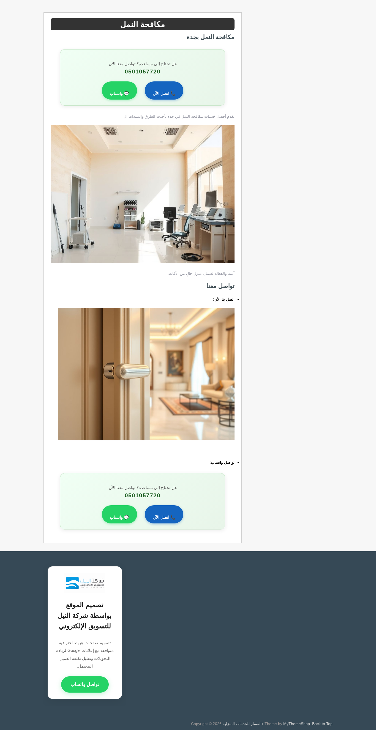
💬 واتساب (119, 93)
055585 (205, 299)
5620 (230, 451)
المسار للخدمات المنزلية (242, 723)
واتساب (202, 462)
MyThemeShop (296, 723)
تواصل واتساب (84, 684)
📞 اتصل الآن (164, 93)
